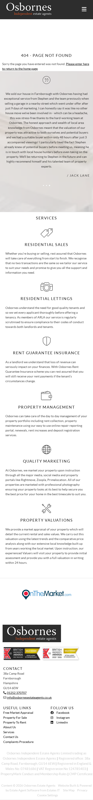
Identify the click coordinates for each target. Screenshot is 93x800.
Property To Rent (14, 722)
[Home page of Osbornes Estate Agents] (27, 9)
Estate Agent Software (24, 790)
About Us (9, 727)
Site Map (69, 790)
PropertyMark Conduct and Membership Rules (34, 774)
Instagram (63, 717)
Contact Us (10, 737)
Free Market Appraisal (18, 712)
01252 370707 (17, 693)
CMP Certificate (81, 774)
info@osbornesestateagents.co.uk (29, 697)
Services (8, 732)
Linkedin (62, 722)
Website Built (67, 785)
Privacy (82, 790)
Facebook (62, 712)
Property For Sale (15, 717)
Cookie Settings (47, 795)
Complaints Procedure (18, 742)
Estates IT (53, 790)
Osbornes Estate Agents (39, 785)
